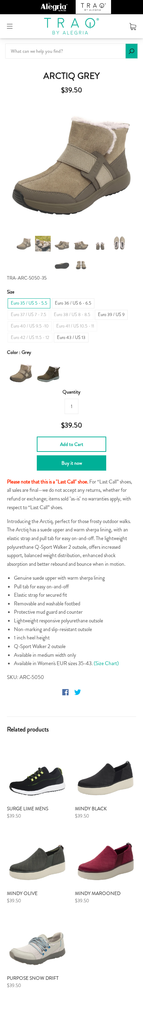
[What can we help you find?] (71, 51)
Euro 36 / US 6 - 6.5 (73, 303)
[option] (71, 166)
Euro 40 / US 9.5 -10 (30, 326)
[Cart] (132, 26)
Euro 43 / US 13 (71, 337)
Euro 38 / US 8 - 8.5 (72, 314)
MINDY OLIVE (22, 893)
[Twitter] (78, 692)
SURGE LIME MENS (27, 808)
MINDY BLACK (91, 808)
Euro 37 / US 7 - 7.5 (28, 314)
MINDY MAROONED (97, 893)
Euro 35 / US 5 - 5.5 (29, 303)
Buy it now (71, 463)
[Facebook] (65, 692)
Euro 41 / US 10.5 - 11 (75, 326)
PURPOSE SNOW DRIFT (33, 978)
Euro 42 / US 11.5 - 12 (30, 337)
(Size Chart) (106, 663)
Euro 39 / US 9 (111, 314)
